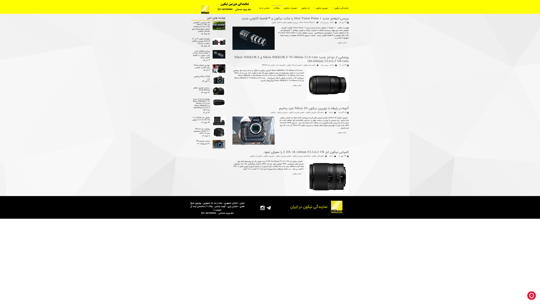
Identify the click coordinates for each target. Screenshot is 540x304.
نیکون (273, 112)
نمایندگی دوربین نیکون (315, 112)
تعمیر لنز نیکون (309, 65)
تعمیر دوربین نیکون (296, 112)
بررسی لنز (324, 22)
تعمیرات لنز (280, 65)
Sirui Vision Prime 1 (307, 22)
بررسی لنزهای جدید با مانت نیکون (285, 22)
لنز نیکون (305, 8)
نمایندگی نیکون (341, 8)
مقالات (277, 8)
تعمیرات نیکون (290, 8)
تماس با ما (264, 8)
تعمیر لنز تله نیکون (294, 65)
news (332, 22)
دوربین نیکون (322, 8)
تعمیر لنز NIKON (268, 65)
